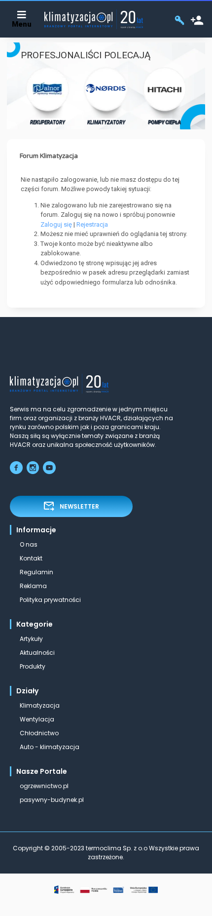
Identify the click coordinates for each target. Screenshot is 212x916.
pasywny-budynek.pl (52, 800)
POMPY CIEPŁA (164, 122)
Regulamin (36, 572)
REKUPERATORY (47, 122)
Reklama (33, 586)
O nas (28, 544)
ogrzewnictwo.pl (44, 786)
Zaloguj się (56, 224)
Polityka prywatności (50, 600)
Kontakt (31, 558)
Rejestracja (92, 224)
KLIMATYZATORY (106, 122)
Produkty (32, 666)
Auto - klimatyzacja (49, 747)
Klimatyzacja (40, 705)
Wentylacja (37, 719)
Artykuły (31, 639)
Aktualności (37, 652)
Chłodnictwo (39, 733)
